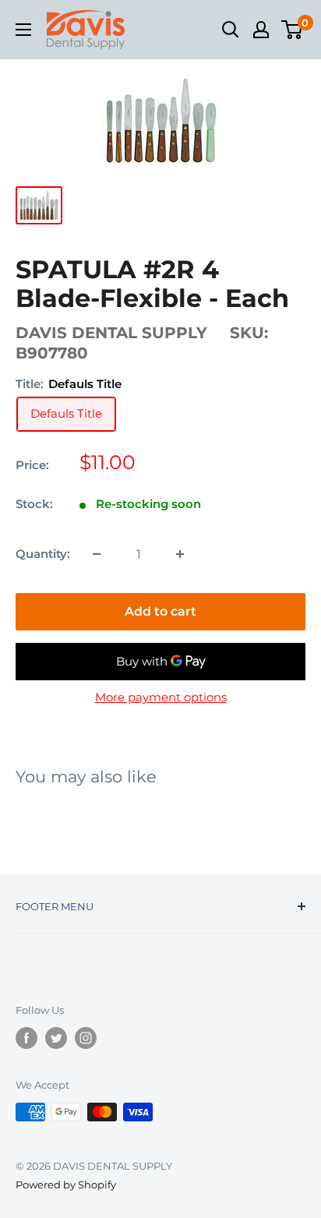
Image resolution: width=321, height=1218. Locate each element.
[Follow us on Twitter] (56, 1038)
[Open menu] (23, 29)
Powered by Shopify (66, 1184)
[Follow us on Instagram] (86, 1038)
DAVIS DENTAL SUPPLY (111, 332)
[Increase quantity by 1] (180, 554)
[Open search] (230, 29)
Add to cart (160, 611)
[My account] (261, 29)
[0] (292, 29)
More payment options (161, 697)
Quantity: (43, 553)
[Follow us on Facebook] (26, 1038)
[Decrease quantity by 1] (96, 554)
